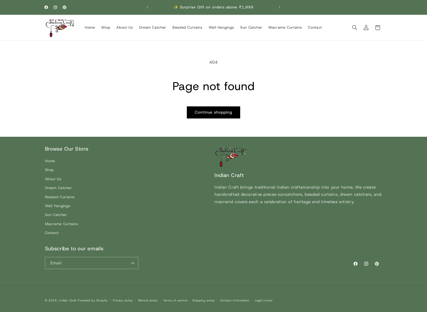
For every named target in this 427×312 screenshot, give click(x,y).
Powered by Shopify (93, 300)
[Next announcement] (279, 7)
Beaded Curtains (60, 197)
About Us (53, 178)
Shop (49, 170)
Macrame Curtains (61, 223)
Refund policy (148, 300)
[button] (354, 27)
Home (50, 160)
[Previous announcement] (147, 7)
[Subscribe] (132, 263)
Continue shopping (214, 112)
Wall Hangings (57, 205)
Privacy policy (123, 300)
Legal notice (264, 300)
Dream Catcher (58, 187)
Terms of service (175, 300)
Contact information (235, 300)
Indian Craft (68, 300)
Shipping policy (203, 300)
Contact (52, 232)
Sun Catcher (56, 214)
